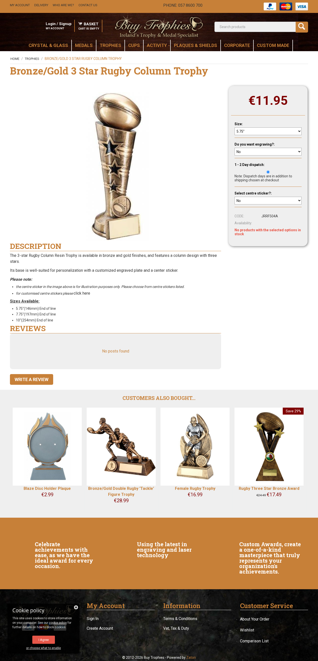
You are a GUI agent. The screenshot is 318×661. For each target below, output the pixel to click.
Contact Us (88, 5)
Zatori (191, 658)
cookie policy (58, 622)
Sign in (93, 618)
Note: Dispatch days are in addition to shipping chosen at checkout (263, 178)
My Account (20, 5)
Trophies (32, 59)
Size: (239, 124)
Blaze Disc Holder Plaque (47, 488)
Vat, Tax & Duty (176, 628)
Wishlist (247, 630)
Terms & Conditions (180, 618)
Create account (100, 628)
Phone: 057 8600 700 (182, 5)
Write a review (31, 379)
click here (82, 293)
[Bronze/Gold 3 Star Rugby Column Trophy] (115, 166)
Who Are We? (63, 5)
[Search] (302, 27)
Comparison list (254, 641)
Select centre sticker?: (253, 193)
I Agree (44, 640)
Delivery (41, 5)
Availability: (243, 223)
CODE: (239, 216)
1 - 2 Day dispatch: (250, 165)
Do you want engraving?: (255, 144)
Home (14, 59)
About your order (254, 619)
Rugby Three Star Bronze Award (269, 488)
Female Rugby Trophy (195, 488)
